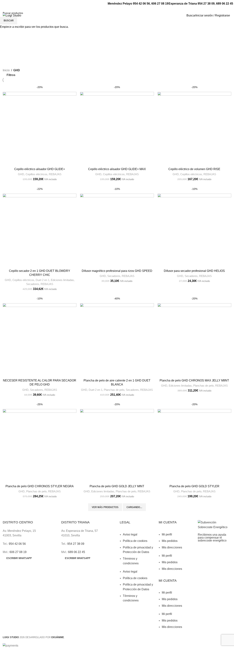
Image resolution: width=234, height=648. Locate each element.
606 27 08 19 (159, 3)
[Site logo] (12, 15)
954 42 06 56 (141, 3)
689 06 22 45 (224, 3)
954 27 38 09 (206, 3)
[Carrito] (231, 15)
